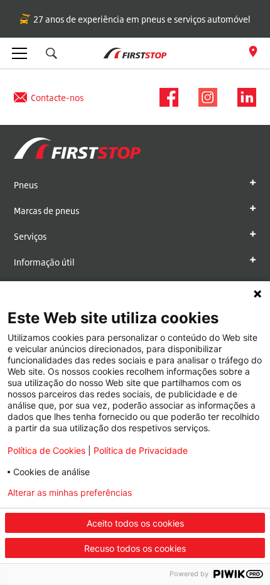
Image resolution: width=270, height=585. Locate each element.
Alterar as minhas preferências (70, 493)
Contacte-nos (57, 97)
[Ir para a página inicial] (77, 149)
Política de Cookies (46, 450)
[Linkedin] (243, 97)
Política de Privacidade (141, 450)
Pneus (26, 185)
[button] (51, 53)
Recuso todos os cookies (135, 548)
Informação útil (44, 262)
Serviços (30, 236)
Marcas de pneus (46, 210)
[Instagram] (204, 97)
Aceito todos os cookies (135, 523)
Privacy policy (196, 493)
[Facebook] (165, 97)
